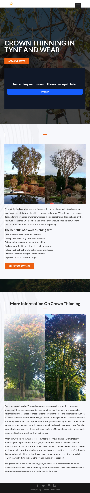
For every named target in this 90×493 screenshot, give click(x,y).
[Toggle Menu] (78, 5)
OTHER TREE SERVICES (19, 266)
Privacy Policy (35, 490)
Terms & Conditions (52, 490)
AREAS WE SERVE (16, 61)
